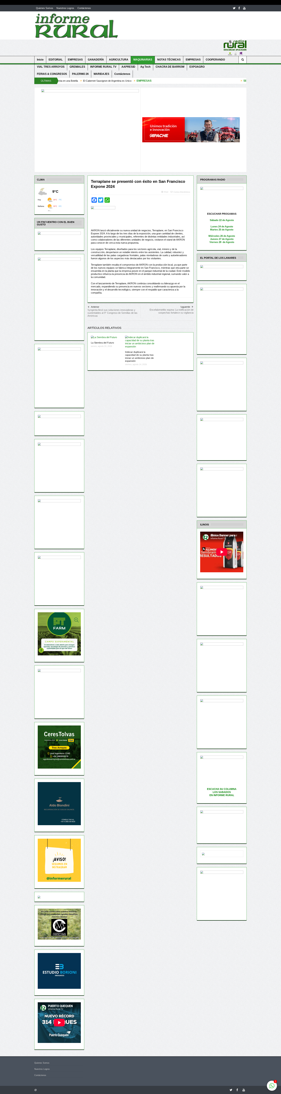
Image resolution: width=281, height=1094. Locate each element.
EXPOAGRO (197, 66)
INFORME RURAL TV (103, 66)
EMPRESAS (75, 59)
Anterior (95, 306)
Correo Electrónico (182, 192)
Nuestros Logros (65, 8)
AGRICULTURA (118, 59)
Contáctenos (84, 8)
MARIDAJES (101, 74)
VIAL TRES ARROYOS (51, 66)
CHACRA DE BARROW (170, 66)
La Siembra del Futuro (102, 342)
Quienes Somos (44, 8)
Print (166, 192)
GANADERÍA (96, 59)
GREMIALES (77, 66)
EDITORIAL (56, 59)
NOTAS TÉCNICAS (169, 59)
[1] (271, 1087)
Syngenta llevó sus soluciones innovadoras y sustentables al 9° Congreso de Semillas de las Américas (112, 313)
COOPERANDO (215, 59)
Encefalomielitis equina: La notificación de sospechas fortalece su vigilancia (172, 311)
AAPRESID (128, 66)
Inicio (40, 59)
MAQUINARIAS (142, 59)
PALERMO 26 (80, 74)
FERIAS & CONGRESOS (52, 74)
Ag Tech (145, 66)
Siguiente (185, 306)
